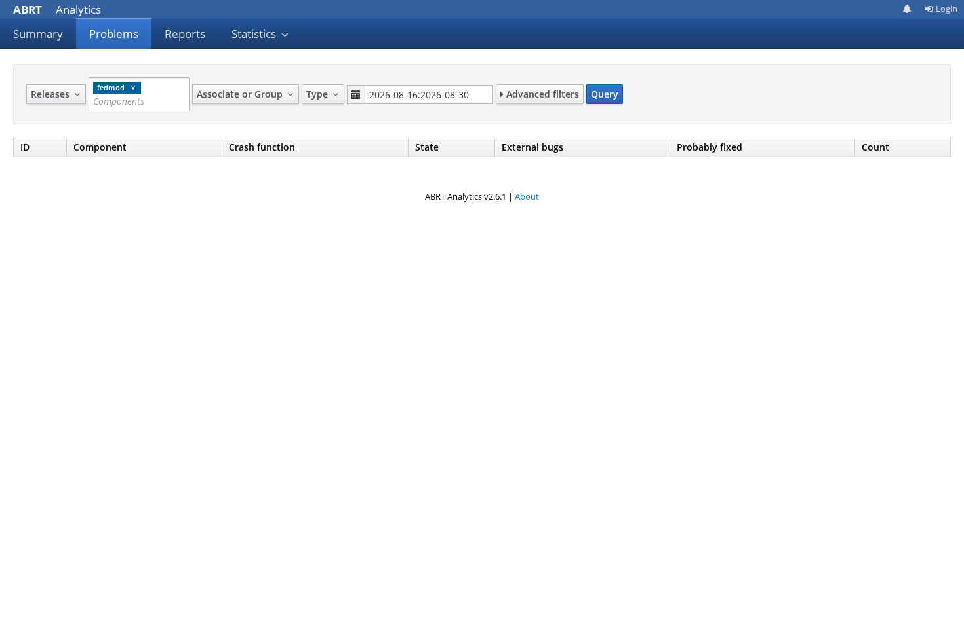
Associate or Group (241, 94)
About (527, 196)
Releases (51, 94)
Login (946, 8)
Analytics (57, 9)
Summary (38, 33)
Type (318, 94)
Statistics (255, 33)
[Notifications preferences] (907, 9)
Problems (113, 33)
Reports (185, 33)
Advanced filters (541, 94)
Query (604, 94)
